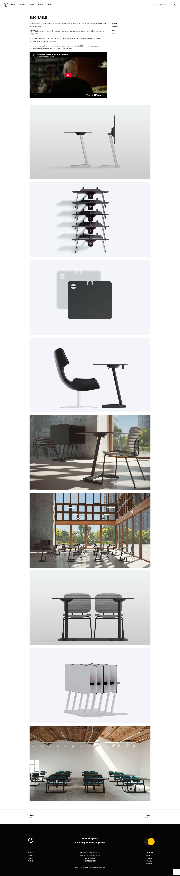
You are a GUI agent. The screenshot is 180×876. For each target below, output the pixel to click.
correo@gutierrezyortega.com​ (90, 842)
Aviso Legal (101, 867)
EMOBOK (115, 26)
